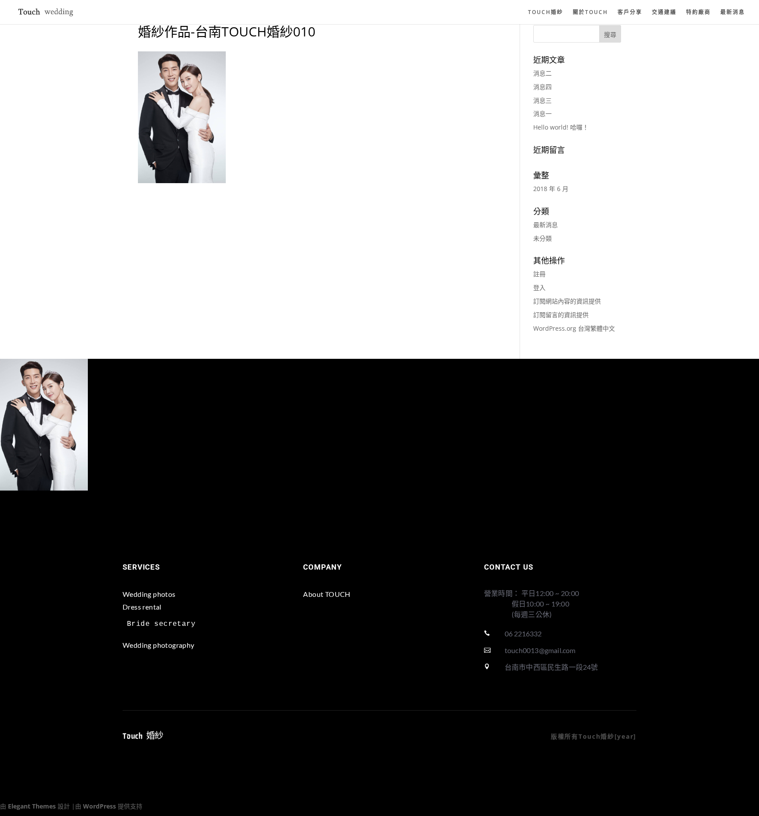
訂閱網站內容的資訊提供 (567, 301)
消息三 (542, 100)
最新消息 (732, 12)
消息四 (542, 87)
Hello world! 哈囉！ (561, 127)
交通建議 (664, 12)
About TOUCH (326, 594)
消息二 (542, 73)
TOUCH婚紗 (545, 12)
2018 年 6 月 (550, 188)
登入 (539, 287)
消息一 (542, 113)
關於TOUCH (590, 12)
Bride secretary (161, 624)
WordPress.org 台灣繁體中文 (574, 328)
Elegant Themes (32, 806)
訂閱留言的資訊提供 (561, 315)
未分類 (542, 238)
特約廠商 (698, 12)
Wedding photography (159, 645)
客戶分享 (630, 12)
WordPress (99, 806)
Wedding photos (149, 594)
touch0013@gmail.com (540, 650)
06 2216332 (523, 633)
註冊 (539, 274)
